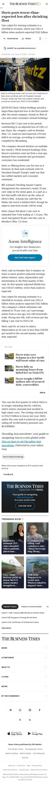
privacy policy (37, 765)
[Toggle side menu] (3, 4)
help (28, 765)
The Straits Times (15, 749)
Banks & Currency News (32, 607)
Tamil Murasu (39, 753)
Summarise (12, 38)
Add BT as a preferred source (21, 48)
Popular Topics (10, 607)
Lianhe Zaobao (11, 753)
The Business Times (33, 749)
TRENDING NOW (11, 519)
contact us (21, 765)
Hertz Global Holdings (13, 457)
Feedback (8, 474)
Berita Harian (25, 753)
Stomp (25, 757)
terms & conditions (10, 770)
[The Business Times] (23, 4)
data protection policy (39, 770)
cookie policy (24, 770)
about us (11, 765)
